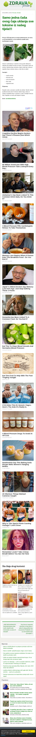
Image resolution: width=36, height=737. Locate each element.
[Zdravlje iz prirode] (18, 7)
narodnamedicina (11, 98)
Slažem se (28, 731)
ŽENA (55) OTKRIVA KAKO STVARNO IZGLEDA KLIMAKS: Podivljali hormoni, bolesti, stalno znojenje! (21, 719)
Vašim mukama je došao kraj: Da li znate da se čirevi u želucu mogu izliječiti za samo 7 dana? (25, 611)
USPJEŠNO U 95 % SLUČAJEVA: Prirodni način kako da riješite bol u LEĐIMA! (9, 610)
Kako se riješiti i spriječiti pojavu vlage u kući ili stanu (17, 651)
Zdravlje (19, 12)
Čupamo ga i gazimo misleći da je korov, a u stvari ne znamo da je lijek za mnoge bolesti (21, 703)
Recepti (14, 12)
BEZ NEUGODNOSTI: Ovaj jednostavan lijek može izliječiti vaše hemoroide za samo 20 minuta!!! (9, 628)
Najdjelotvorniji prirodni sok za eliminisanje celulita (9, 585)
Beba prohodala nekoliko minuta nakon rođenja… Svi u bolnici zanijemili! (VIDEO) (21, 694)
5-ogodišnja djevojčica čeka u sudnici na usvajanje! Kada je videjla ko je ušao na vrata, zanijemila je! (21, 711)
